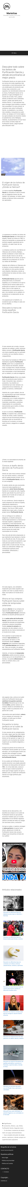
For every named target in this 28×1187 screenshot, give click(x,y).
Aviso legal (5, 1157)
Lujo (17, 1126)
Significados (7, 1123)
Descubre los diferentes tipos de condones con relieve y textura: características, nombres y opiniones (13, 963)
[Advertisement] (14, 35)
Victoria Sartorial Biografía (7, 1150)
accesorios (7, 1126)
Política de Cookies (7, 1163)
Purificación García (7, 1128)
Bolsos (13, 1126)
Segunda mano (18, 1128)
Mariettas (12, 13)
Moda (21, 1126)
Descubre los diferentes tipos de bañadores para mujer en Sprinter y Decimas (12, 914)
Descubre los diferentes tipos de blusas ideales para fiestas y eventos (13, 938)
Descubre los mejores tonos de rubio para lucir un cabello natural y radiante (13, 1037)
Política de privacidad (8, 1160)
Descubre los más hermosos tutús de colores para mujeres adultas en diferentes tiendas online (13, 988)
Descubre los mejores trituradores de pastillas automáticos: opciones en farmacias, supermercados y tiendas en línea (13, 1064)
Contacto (6, 1172)
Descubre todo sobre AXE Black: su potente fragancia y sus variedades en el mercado (13, 1112)
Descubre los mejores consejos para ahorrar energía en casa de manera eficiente (13, 1013)
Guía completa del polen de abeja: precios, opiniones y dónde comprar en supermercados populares (14, 1137)
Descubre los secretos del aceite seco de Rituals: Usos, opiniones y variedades (12, 1088)
